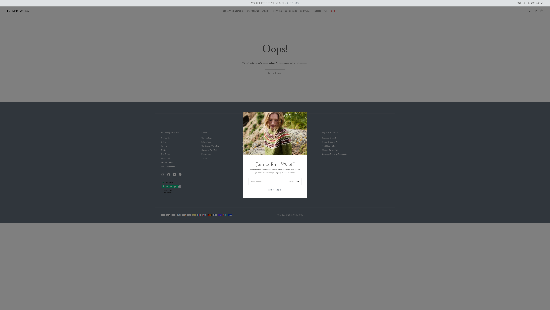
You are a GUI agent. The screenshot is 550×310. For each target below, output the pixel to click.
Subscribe (294, 181)
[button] (521, 3)
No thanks (275, 190)
